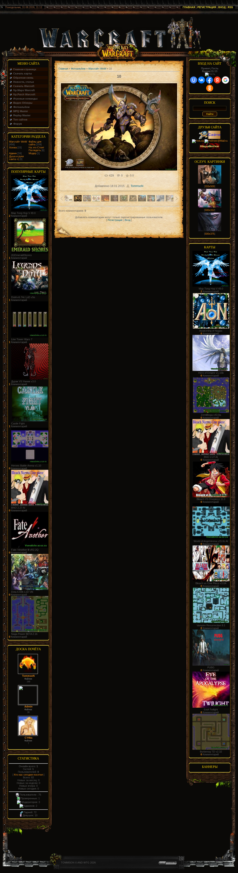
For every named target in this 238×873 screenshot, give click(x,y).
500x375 (210, 233)
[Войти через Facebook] (209, 80)
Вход (222, 7)
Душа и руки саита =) (16, 157)
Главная (189, 7)
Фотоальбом (78, 68)
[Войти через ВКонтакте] (201, 80)
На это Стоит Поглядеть (36, 149)
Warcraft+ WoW (18, 141)
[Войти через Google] (225, 80)
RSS (230, 7)
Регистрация (206, 7)
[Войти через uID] (193, 80)
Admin (28, 706)
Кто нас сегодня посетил (28, 774)
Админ (13, 153)
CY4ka (28, 737)
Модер (32, 153)
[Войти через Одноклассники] (209, 88)
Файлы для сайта (35, 143)
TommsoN (28, 675)
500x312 (210, 210)
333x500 (210, 186)
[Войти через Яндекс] (217, 80)
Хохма (13, 147)
